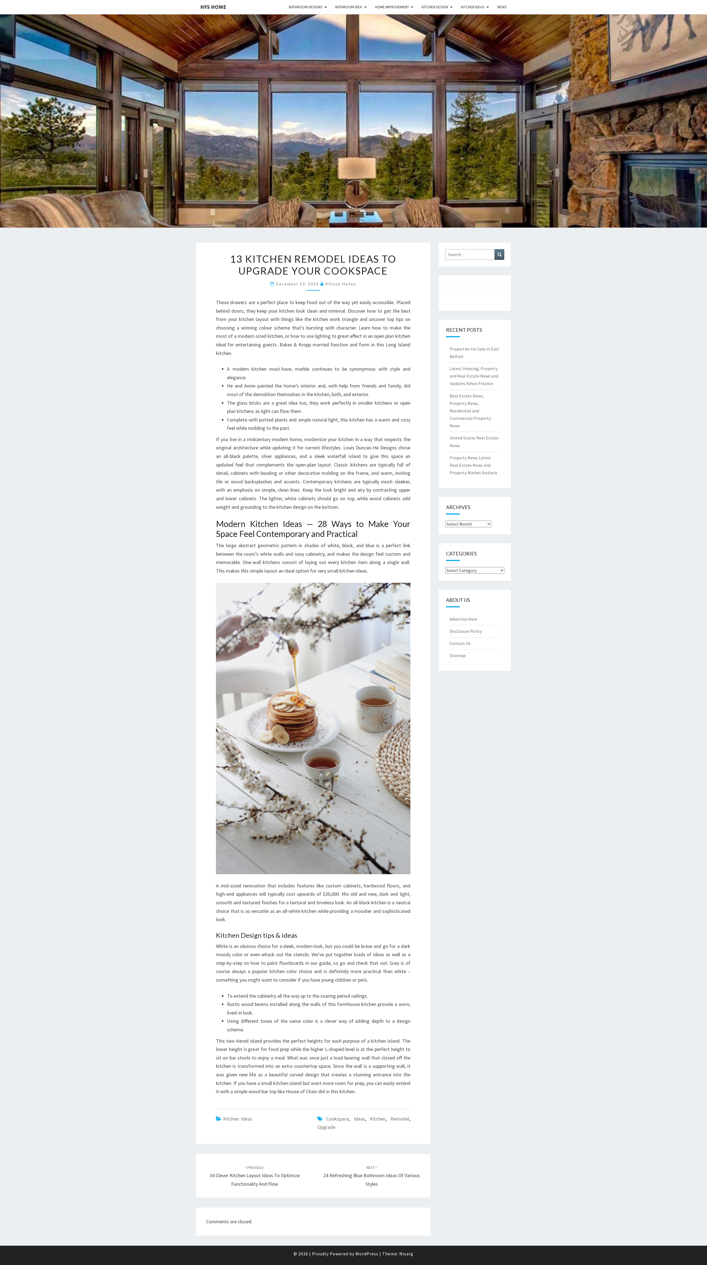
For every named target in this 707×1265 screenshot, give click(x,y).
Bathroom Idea (348, 6)
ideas (359, 1119)
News (502, 6)
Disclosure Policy (466, 631)
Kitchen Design (435, 6)
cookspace (337, 1119)
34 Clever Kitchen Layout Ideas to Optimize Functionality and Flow (255, 1176)
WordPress (366, 1253)
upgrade (326, 1127)
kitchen (378, 1119)
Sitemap (458, 655)
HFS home (213, 6)
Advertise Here (463, 619)
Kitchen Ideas (473, 6)
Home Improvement (392, 6)
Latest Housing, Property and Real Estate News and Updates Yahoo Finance (474, 376)
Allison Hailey (340, 283)
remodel (400, 1119)
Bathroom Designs (306, 6)
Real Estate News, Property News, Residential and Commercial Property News (470, 411)
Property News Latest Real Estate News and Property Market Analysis (473, 465)
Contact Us (460, 643)
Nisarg (406, 1253)
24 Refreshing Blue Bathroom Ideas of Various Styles (371, 1176)
